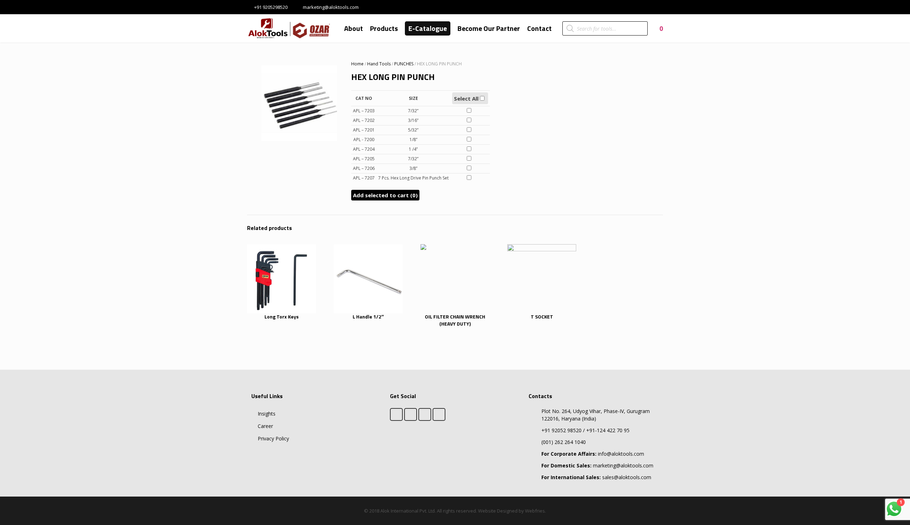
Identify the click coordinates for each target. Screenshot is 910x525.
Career (265, 426)
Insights (266, 413)
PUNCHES (403, 64)
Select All (467, 98)
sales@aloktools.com (596, 477)
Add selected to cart (385, 195)
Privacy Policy (273, 438)
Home (357, 64)
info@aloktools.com (592, 453)
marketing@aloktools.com (331, 7)
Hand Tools (379, 64)
